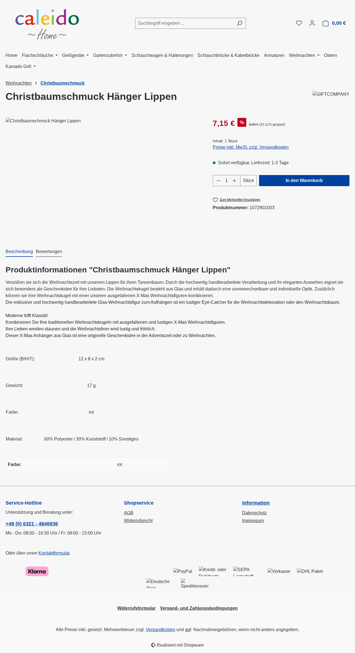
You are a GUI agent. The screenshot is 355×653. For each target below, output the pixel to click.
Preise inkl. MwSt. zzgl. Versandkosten (251, 147)
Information (256, 503)
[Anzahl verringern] (218, 180)
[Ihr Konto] (312, 23)
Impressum (253, 520)
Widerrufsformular (136, 608)
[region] (103, 177)
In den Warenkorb (304, 180)
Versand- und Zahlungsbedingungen (199, 608)
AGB (128, 512)
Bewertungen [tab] (49, 251)
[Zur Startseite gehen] (47, 22)
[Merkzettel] (299, 23)
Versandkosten (160, 629)
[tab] (19, 252)
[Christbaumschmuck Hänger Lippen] (103, 177)
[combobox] (184, 23)
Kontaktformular (54, 553)
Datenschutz (254, 512)
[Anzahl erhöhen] (234, 180)
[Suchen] (239, 23)
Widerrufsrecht (138, 520)
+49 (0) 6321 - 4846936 (32, 524)
